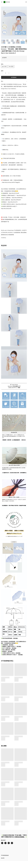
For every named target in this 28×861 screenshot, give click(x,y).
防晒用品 (4, 237)
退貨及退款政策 (6, 855)
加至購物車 (13, 77)
